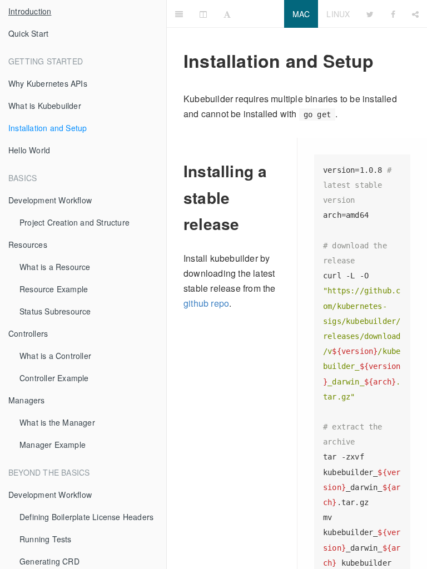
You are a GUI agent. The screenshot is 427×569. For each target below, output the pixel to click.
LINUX (338, 13)
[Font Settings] (227, 14)
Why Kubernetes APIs (47, 83)
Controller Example (54, 377)
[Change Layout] (203, 14)
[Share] (415, 14)
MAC (301, 13)
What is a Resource (55, 266)
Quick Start (28, 33)
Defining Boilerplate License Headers (86, 516)
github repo (206, 303)
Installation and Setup (47, 127)
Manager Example (52, 444)
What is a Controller (55, 355)
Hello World (29, 150)
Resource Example (53, 289)
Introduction (29, 11)
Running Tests (45, 539)
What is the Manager (57, 422)
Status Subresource (55, 311)
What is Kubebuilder (44, 105)
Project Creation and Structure (74, 222)
